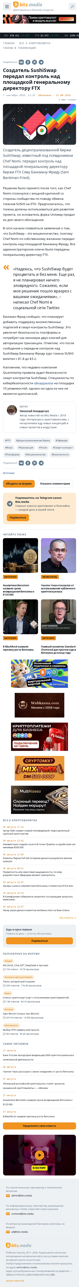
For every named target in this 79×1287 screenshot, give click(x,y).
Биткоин (10, 576)
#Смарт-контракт (63, 447)
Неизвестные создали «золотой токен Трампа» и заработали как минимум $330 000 (39, 846)
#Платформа (12, 454)
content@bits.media (22, 1213)
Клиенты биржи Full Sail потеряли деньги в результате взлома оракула (37, 860)
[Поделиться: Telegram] (41, 62)
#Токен (43, 447)
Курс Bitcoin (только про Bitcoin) (21, 1013)
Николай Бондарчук (34, 411)
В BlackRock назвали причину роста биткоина (18, 648)
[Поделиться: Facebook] (27, 62)
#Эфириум (61, 440)
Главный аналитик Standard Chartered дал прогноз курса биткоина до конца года (58, 649)
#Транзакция (26, 447)
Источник (9, 473)
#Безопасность (60, 454)
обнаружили (43, 383)
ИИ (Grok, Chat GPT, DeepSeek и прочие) (25, 965)
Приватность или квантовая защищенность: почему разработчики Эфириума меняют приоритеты (32, 874)
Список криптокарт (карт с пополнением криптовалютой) (36, 997)
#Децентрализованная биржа (33, 440)
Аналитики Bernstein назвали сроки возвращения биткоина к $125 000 (18, 590)
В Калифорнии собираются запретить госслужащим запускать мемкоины (38, 898)
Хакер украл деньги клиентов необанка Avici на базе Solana (36, 910)
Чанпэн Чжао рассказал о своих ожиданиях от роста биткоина (38, 1071)
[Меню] (7, 7)
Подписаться (39, 940)
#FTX (7, 440)
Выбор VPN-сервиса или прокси (21, 1030)
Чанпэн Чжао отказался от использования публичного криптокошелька (58, 588)
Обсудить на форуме (19, 483)
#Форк (9, 447)
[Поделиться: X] (34, 62)
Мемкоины (49, 576)
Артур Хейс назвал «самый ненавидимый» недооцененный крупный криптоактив (36, 832)
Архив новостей (15, 1280)
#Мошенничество (35, 454)
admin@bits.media (21, 1195)
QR (52, 1274)
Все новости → (68, 917)
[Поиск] (72, 6)
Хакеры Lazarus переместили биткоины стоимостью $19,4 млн (38, 885)
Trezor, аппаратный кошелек (19, 981)
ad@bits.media (19, 1231)
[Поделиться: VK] (21, 62)
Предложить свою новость (39, 1125)
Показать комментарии (55, 483)
